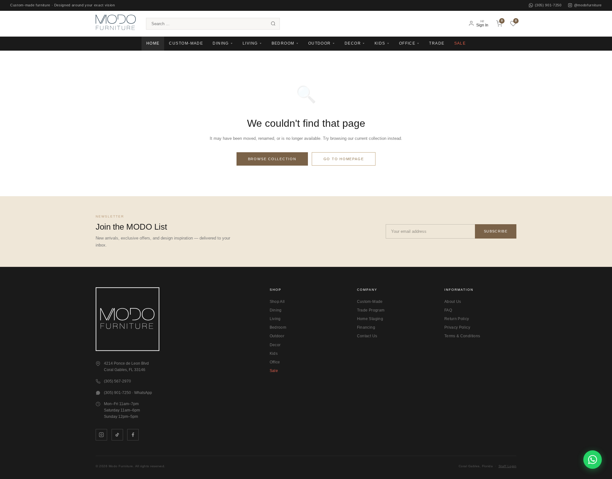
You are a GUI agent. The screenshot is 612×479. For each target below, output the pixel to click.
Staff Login (508, 466)
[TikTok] (117, 434)
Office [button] (407, 43)
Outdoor (277, 336)
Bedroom (278, 327)
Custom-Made (186, 43)
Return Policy (456, 319)
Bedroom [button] (283, 43)
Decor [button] (353, 43)
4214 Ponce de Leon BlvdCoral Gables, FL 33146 (126, 366)
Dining (276, 310)
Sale (460, 43)
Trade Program (371, 310)
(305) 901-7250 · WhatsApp (128, 392)
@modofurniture (588, 5)
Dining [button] (221, 43)
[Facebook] (133, 434)
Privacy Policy (457, 327)
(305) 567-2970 (117, 381)
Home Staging (370, 319)
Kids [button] (380, 43)
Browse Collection (272, 159)
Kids (274, 353)
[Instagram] (101, 434)
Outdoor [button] (319, 43)
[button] (116, 23)
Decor (275, 345)
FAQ (448, 310)
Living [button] (250, 43)
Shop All (277, 301)
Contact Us (367, 336)
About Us (452, 301)
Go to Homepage (344, 159)
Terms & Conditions (462, 336)
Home (153, 43)
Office (275, 362)
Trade (436, 43)
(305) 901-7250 (548, 5)
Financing (366, 327)
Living (275, 319)
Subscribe (495, 231)
